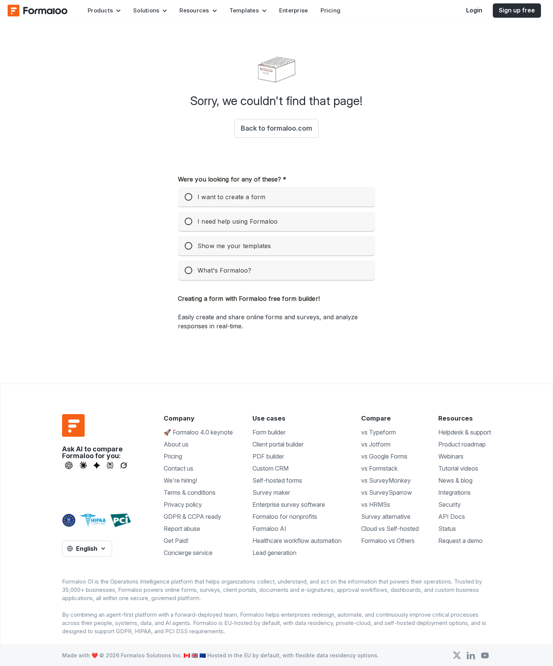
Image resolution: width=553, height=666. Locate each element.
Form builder (269, 432)
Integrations (454, 492)
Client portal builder (278, 444)
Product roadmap (462, 444)
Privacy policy (183, 504)
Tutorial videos (458, 468)
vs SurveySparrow (386, 492)
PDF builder (268, 456)
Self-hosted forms (277, 480)
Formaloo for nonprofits (284, 516)
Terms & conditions (190, 492)
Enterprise (293, 10)
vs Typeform (378, 432)
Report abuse (182, 528)
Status (447, 528)
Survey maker (271, 492)
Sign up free (517, 10)
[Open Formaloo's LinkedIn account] (471, 655)
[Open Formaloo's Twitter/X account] (457, 655)
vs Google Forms (384, 456)
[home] (38, 10)
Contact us (178, 468)
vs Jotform (375, 444)
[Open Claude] (83, 465)
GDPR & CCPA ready (192, 516)
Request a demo (460, 540)
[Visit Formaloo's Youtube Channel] (485, 655)
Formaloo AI (269, 528)
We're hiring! (180, 480)
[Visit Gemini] (97, 465)
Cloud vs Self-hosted (390, 528)
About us (176, 444)
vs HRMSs (375, 504)
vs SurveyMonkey (386, 480)
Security (449, 504)
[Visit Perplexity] (110, 465)
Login (474, 10)
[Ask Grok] (123, 465)
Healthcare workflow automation (297, 540)
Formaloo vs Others (388, 540)
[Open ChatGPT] (69, 465)
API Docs (451, 516)
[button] (104, 10)
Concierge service (188, 552)
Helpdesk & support (464, 432)
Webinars (450, 456)
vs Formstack (379, 468)
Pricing (330, 10)
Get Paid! (176, 540)
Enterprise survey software (288, 504)
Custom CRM (270, 468)
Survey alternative (385, 516)
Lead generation (274, 552)
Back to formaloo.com (276, 128)
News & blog (455, 480)
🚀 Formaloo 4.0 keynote (198, 432)
